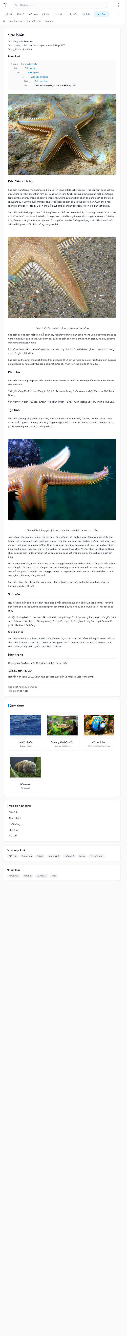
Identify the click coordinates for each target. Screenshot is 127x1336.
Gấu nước (25, 784)
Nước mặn (14, 875)
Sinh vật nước (34, 21)
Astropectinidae (39, 76)
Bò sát (82, 856)
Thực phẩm (15, 818)
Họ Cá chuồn (25, 742)
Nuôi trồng (14, 824)
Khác (54, 875)
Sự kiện (73, 14)
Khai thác (14, 830)
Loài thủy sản (16, 21)
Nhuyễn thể (54, 856)
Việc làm (33, 14)
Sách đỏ (13, 836)
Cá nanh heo (99, 742)
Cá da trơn (27, 856)
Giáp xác (13, 856)
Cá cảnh (13, 812)
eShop (45, 14)
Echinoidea (30, 68)
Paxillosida (33, 72)
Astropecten (41, 81)
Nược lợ (27, 875)
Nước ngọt (41, 875)
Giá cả (20, 14)
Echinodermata (29, 63)
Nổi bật (9, 14)
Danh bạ (86, 14)
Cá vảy (40, 856)
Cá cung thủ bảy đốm (62, 742)
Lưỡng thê (69, 856)
